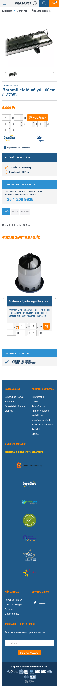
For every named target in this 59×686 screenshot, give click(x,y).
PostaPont (10, 401)
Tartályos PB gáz (13, 604)
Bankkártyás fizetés (15, 406)
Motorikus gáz (12, 613)
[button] (10, 116)
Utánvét (9, 410)
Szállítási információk (43, 424)
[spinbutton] (5, 117)
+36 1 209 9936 (19, 199)
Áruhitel (36, 429)
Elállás (35, 433)
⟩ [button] (53, 72)
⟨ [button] (5, 72)
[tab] (6, 211)
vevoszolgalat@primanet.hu (24, 362)
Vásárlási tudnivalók (42, 420)
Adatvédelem (38, 406)
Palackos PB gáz (13, 599)
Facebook (41, 602)
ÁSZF (35, 401)
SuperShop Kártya (14, 396)
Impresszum (38, 396)
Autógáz (9, 609)
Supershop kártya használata (19, 147)
